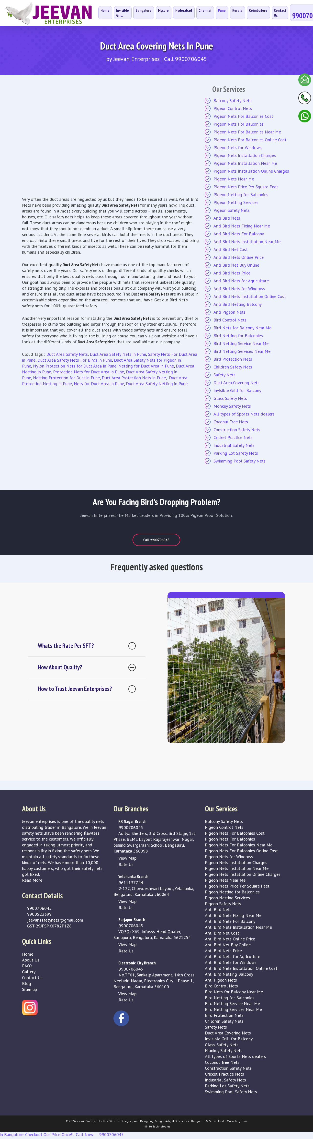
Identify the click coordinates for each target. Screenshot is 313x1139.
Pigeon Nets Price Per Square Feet (245, 187)
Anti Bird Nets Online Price (238, 257)
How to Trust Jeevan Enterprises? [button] (75, 689)
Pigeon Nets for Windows (237, 147)
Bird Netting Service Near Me (240, 343)
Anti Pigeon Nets (229, 312)
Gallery (28, 971)
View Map (126, 858)
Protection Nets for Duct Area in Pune (88, 372)
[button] (156, 540)
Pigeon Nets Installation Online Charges (251, 171)
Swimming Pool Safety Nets (239, 461)
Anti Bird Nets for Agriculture (241, 281)
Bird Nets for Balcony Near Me (242, 328)
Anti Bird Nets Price (231, 273)
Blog (26, 983)
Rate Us (125, 864)
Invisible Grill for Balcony (237, 390)
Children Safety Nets (232, 367)
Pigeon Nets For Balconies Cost (243, 116)
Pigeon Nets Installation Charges (244, 155)
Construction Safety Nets (236, 429)
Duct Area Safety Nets (67, 354)
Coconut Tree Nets (230, 422)
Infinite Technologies (156, 1126)
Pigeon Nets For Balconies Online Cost (249, 139)
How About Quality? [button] (60, 667)
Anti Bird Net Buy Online (236, 265)
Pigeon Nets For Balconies (238, 124)
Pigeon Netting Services (235, 202)
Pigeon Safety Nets (231, 210)
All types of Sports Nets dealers (244, 414)
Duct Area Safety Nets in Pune (118, 354)
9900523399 (39, 914)
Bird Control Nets (229, 320)
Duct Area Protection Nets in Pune (134, 377)
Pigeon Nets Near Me (233, 179)
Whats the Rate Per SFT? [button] (66, 646)
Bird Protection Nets (232, 359)
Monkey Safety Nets (232, 406)
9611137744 (130, 882)
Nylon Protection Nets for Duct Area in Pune (74, 366)
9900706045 (39, 908)
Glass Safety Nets (230, 398)
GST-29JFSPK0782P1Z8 (49, 926)
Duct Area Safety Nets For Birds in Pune (74, 360)
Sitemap (29, 989)
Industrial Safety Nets (234, 445)
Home (27, 954)
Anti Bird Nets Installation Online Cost (249, 296)
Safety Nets (224, 375)
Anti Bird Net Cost (230, 249)
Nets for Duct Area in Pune (99, 383)
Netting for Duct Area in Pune (146, 366)
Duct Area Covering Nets (236, 382)
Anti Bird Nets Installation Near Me (246, 241)
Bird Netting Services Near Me (241, 351)
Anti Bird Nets (226, 218)
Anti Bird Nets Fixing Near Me (241, 226)
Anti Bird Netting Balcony (237, 304)
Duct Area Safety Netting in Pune (157, 383)
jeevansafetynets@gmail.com (54, 920)
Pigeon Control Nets (232, 108)
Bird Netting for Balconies (238, 335)
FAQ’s (27, 966)
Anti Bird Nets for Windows (239, 288)
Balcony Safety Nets (232, 100)
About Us (30, 960)
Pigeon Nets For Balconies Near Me (247, 132)
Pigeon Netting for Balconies (240, 194)
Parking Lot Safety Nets (235, 453)
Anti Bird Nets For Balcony (238, 234)
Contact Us (32, 977)
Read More (32, 880)
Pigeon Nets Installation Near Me (245, 163)
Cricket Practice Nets (233, 437)
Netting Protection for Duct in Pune (66, 377)
